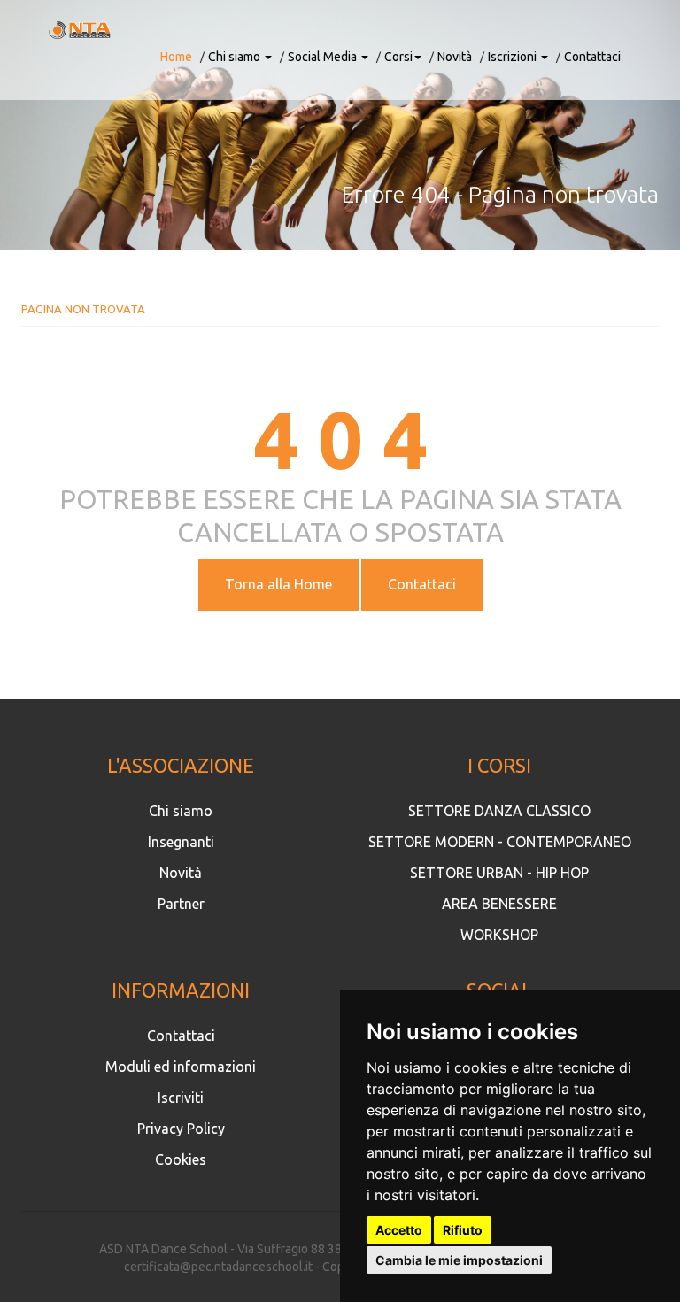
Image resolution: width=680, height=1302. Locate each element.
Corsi (398, 57)
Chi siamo (235, 57)
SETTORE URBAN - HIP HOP (499, 873)
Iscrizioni (513, 57)
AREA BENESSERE (499, 904)
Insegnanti (181, 842)
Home (176, 57)
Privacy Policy (181, 1128)
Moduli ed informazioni (180, 1067)
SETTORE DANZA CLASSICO (499, 811)
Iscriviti (181, 1098)
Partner (181, 904)
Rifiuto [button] (463, 1229)
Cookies (180, 1159)
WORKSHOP (499, 935)
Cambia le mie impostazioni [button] (459, 1259)
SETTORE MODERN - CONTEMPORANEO (499, 842)
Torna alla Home (278, 584)
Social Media (323, 57)
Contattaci (592, 57)
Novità (454, 57)
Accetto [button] (398, 1229)
